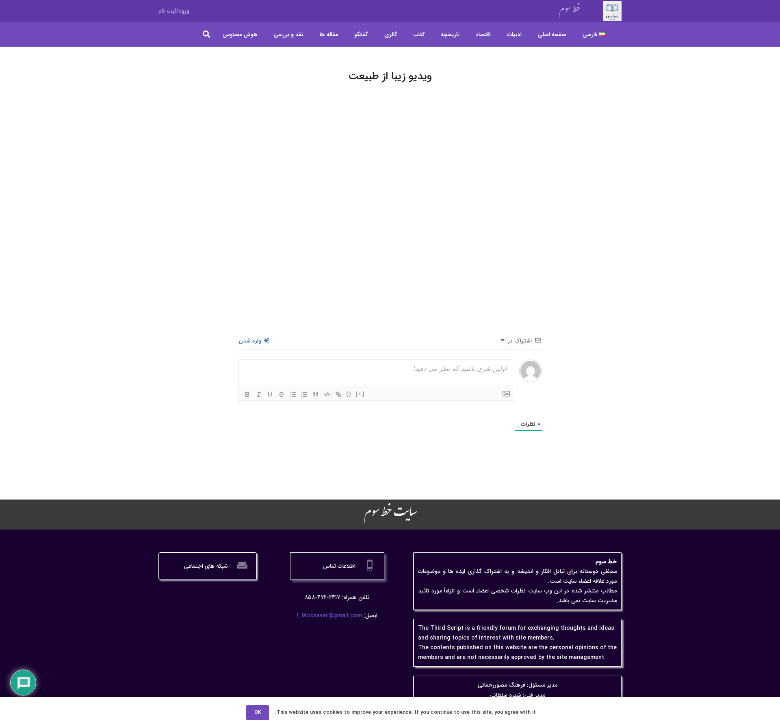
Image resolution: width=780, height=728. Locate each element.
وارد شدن (251, 340)
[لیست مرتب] (293, 394)
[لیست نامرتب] (304, 394)
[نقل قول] (315, 394)
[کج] (258, 394)
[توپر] (247, 394)
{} (349, 394)
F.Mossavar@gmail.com (329, 615)
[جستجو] (207, 34)
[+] (360, 394)
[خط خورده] (281, 394)
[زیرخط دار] (270, 394)
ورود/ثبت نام (173, 10)
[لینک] (338, 394)
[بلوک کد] (327, 394)
